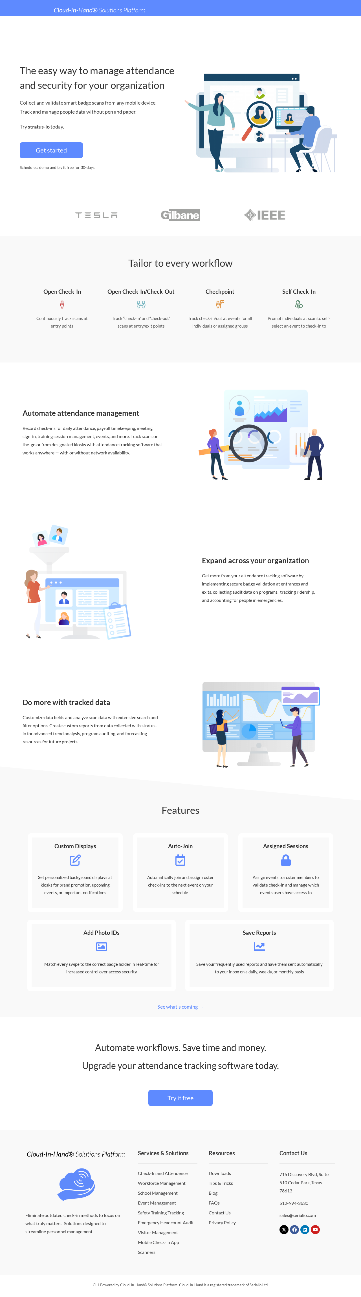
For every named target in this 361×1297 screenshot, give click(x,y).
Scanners (146, 1252)
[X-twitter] (284, 1229)
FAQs (214, 1202)
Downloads (220, 1173)
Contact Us (220, 1212)
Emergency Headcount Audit (166, 1222)
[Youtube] (315, 1229)
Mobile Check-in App (158, 1242)
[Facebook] (294, 1229)
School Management (158, 1193)
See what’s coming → (180, 1007)
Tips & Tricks (221, 1183)
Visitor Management (158, 1232)
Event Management (157, 1202)
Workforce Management (162, 1183)
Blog (213, 1193)
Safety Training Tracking (161, 1212)
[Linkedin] (304, 1229)
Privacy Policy (222, 1222)
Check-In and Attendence (163, 1173)
